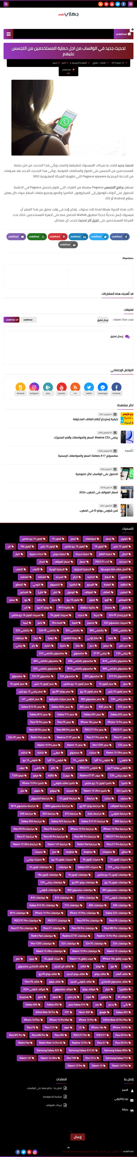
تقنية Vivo (57, 622)
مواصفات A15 (62, 897)
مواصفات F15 (72, 905)
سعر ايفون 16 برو (89, 691)
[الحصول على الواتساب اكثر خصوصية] (127, 473)
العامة (107, 584)
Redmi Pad (23, 1042)
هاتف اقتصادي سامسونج (31, 966)
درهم (106, 645)
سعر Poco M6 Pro (66, 729)
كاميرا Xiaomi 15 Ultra (95, 790)
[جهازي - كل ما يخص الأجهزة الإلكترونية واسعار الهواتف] (68, 14)
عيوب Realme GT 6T (90, 775)
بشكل (125, 607)
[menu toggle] (130, 4)
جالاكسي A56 (97, 630)
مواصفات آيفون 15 (39, 867)
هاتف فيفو (55, 981)
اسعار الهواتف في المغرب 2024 (98, 492)
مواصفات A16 (38, 897)
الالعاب (19, 569)
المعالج (19, 584)
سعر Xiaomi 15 (75, 745)
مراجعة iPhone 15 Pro (82, 829)
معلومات (107, 851)
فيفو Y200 (18, 775)
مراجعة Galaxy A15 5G (93, 821)
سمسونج (74, 752)
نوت (126, 966)
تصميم (90, 622)
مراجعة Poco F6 (52, 829)
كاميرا (124, 783)
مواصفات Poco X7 (52, 928)
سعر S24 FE (14, 737)
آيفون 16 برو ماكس (75, 546)
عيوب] (67, 775)
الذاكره (91, 577)
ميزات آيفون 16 (52, 958)
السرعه (60, 577)
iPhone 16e (97, 1027)
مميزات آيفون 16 (91, 859)
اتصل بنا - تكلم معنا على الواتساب (44, 1088)
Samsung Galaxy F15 (117, 1058)
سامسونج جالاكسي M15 (80, 668)
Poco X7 (101, 1042)
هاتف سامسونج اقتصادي (114, 981)
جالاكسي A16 (120, 630)
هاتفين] (124, 989)
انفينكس (123, 599)
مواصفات (63, 867)
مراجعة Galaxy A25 (61, 821)
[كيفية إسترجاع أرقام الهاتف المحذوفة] (127, 418)
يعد (97, 1004)
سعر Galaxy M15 (39, 714)
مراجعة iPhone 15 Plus (115, 829)
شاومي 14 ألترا (102, 760)
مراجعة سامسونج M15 (23, 806)
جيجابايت (19, 638)
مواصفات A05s (87, 897)
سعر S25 (123, 745)
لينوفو (53, 790)
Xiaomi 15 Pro (75, 1065)
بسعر (12, 599)
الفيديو (90, 584)
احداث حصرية (36, 554)
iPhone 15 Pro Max (59, 1019)
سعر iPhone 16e (89, 722)
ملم (54, 851)
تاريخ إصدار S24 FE (118, 615)
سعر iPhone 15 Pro (118, 722)
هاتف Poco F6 (32, 981)
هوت (88, 997)
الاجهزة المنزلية (82, 569)
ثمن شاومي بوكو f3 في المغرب (99, 510)
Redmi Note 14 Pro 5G (50, 1042)
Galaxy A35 (53, 1004)
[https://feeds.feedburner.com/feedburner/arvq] (6, 1152)
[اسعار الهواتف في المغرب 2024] (127, 491)
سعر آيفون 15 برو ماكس (76, 683)
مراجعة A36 (26, 813)
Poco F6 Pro (121, 1035)
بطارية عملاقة (87, 607)
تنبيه (55, 63)
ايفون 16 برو (73, 599)
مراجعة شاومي (119, 813)
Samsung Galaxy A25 (48, 1050)
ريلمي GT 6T (100, 653)
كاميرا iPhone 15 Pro (33, 783)
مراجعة (91, 798)
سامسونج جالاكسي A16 (115, 661)
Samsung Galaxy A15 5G (82, 1050)
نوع (112, 966)
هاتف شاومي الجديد (81, 981)
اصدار (42, 561)
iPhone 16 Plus (32, 1019)
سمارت (93, 752)
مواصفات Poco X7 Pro (22, 928)
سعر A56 (84, 706)
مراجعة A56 (121, 821)
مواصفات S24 (120, 943)
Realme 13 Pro (80, 1042)
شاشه (24, 752)
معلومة (88, 851)
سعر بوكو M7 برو (61, 691)
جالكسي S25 (22, 630)
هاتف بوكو (100, 974)
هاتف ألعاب (122, 974)
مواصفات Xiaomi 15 (117, 951)
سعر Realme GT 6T (67, 737)
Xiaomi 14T (25, 1058)
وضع (40, 997)
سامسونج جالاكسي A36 (80, 661)
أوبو (107, 599)
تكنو (40, 622)
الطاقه (124, 584)
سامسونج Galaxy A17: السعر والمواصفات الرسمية (88, 455)
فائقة (51, 775)
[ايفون (124, 538)
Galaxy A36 (31, 1004)
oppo (66, 1027)
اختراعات (123, 561)
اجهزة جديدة (82, 554)
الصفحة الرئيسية (79, 63)
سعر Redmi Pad (39, 737)
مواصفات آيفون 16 (78, 874)
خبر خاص (123, 645)
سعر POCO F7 (120, 729)
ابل (9, 546)
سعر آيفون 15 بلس (44, 683)
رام (33, 645)
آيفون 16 (99, 546)
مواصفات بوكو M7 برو (83, 882)
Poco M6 (59, 1035)
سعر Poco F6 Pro (39, 722)
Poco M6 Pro (38, 1035)
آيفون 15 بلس (120, 546)
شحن (67, 767)
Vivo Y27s (90, 1058)
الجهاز (108, 577)
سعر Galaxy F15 (65, 714)
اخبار (63, 63)
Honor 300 (84, 1012)
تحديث (81, 615)
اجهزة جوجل (59, 554)
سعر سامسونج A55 (91, 699)
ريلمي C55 (122, 653)
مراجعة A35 (49, 813)
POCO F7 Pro (80, 1035)
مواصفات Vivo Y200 (41, 943)
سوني (57, 752)
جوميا (51, 638)
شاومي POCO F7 (89, 767)
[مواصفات (90, 538)
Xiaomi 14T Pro (120, 1065)
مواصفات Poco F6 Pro (88, 920)
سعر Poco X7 (121, 737)
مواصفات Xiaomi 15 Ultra (49, 951)
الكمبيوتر (55, 584)
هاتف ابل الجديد (62, 966)
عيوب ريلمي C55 (119, 775)
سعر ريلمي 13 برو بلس (31, 691)
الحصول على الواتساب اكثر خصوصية (97, 474)
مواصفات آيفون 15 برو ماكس (112, 874)
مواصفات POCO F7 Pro (26, 920)
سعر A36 (103, 706)
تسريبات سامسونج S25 (116, 622)
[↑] (68, 1147)
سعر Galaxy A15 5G (31, 706)
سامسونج (79, 653)
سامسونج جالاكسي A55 (46, 661)
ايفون (92, 599)
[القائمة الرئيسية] (8, 34)
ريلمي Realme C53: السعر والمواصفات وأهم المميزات (86, 437)
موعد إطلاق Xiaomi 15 (81, 958)
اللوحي (36, 584)
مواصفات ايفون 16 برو (116, 882)
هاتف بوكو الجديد (76, 974)
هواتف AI (123, 997)
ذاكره (47, 645)
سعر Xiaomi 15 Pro (47, 745)
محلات (107, 798)
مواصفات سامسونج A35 (115, 890)
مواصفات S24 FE (94, 943)
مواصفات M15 (18, 913)
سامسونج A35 (92, 676)
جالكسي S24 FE (47, 630)
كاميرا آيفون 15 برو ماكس (98, 783)
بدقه (39, 599)
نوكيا (98, 966)
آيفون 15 (56, 538)
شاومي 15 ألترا (55, 760)
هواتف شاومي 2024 (34, 989)
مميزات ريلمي (34, 859)
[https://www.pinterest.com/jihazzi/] (12, 1152)
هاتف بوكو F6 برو (48, 974)
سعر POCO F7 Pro (94, 729)
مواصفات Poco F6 (118, 920)
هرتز (107, 989)
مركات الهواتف (54, 1105)
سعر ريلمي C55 (119, 699)
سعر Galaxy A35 (92, 714)
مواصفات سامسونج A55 (80, 890)
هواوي (104, 997)
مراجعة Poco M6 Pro (85, 836)
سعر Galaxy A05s (61, 706)
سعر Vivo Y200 (100, 745)
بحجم (54, 599)
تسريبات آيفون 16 (59, 615)
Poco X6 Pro (121, 1042)
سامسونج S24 (67, 676)
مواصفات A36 (120, 905)
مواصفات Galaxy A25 (117, 913)
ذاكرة (63, 645)
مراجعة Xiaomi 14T (57, 844)
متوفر (37, 790)
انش (55, 592)
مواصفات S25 (68, 943)
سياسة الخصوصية (52, 1096)
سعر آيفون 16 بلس (118, 691)
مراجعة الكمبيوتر (40, 798)
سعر (125, 683)
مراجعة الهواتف (119, 806)
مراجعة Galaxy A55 (31, 821)
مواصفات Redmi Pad (42, 935)
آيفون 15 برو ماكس (32, 538)
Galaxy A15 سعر (76, 1004)
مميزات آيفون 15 (119, 859)
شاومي (124, 760)
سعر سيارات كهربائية (60, 699)
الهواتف (89, 592)
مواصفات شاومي (48, 890)
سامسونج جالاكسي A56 (115, 668)
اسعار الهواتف (62, 561)
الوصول (71, 592)
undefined (121, 34)
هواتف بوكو (89, 989)
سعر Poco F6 (64, 722)
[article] (37, 276)
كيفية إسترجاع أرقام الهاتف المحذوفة (95, 419)
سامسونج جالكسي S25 (45, 668)
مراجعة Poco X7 (25, 836)
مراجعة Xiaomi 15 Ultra (25, 844)
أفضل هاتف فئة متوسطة (114, 569)
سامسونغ (17, 676)
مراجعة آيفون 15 (68, 798)
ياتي (125, 1004)
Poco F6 (31, 1027)
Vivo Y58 (71, 1058)
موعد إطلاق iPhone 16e (115, 958)
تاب (25, 607)
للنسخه (70, 790)
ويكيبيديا (24, 997)
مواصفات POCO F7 (57, 920)
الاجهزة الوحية (57, 569)
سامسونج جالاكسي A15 (51, 653)
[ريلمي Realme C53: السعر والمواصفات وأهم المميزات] (127, 437)
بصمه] (108, 607)
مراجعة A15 (71, 813)
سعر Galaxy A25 (119, 714)
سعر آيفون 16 (17, 683)
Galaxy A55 (122, 1012)
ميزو (31, 958)
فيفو (35, 775)
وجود (55, 997)
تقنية (75, 622)
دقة (78, 645)
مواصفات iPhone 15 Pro (47, 913)
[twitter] (117, 4)
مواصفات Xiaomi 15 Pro (84, 951)
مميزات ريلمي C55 (118, 867)
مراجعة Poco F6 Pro (24, 829)
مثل (22, 790)
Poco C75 (50, 1027)
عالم (53, 767)
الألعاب (36, 569)
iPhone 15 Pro (86, 1019)
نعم (18, 958)
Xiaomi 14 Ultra (49, 1058)
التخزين (124, 577)
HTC (67, 1012)
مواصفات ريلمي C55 (51, 882)
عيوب (22, 767)
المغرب (124, 592)
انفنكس (24, 592)
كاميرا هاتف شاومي (64, 783)
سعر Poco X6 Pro (38, 729)
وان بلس (71, 997)
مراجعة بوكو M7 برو (90, 806)
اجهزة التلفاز (105, 554)
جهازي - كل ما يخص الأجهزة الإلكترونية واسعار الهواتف (90, 1151)
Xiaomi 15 (97, 1065)
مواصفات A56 (96, 905)
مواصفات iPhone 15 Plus (83, 913)
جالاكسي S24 (73, 630)
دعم (92, 645)
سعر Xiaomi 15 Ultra (117, 752)
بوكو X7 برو (43, 607)
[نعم (73, 538)
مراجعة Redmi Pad (87, 844)
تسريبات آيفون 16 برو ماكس (26, 615)
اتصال (125, 554)
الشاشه (25, 577)
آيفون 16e (25, 546)
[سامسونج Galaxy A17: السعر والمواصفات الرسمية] (127, 455)
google (103, 1012)
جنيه (110, 638)
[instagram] (34, 1152)
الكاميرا (73, 584)
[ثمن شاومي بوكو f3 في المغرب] (127, 510)
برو (25, 599)
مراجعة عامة (95, 813)
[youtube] (112, 4)
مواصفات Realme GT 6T (74, 935)
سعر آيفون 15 (106, 683)
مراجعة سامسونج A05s (57, 806)
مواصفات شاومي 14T (116, 897)
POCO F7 (101, 1035)
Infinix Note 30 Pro (45, 1012)
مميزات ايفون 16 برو (62, 859)
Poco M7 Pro (15, 1035)
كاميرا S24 (122, 790)
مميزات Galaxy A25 (88, 867)
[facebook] (123, 4)
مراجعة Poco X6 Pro (54, 836)
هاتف (83, 966)
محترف (124, 798)
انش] (40, 592)
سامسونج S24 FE (41, 676)
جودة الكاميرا (71, 638)
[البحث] (6, 4)
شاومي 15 (78, 760)
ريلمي (19, 645)
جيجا (36, 638)
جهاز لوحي (93, 638)
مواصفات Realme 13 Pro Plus (112, 935)
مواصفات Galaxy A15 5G (42, 905)
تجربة (96, 615)
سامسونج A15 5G (118, 676)
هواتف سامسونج (64, 989)
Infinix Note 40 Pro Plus (115, 1019)
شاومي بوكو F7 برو (117, 767)
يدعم (111, 1004)
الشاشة (42, 577)
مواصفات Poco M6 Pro (116, 928)
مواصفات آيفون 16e (47, 874)
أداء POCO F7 (102, 561)
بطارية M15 (65, 607)
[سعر (108, 538)
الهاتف (106, 592)
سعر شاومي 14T (30, 699)
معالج (125, 851)
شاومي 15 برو (30, 760)
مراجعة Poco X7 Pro (117, 844)
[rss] (100, 4)
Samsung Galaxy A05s (116, 1050)
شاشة (40, 752)
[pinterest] (106, 4)
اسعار (83, 561)
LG (80, 1027)
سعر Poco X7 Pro (95, 737)
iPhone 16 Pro (120, 1027)
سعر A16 (123, 706)
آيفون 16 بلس (47, 546)
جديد (125, 638)
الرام (75, 577)
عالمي (37, 767)
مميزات (39, 851)
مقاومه (70, 851)
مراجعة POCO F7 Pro (117, 836)
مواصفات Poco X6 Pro (83, 928)
